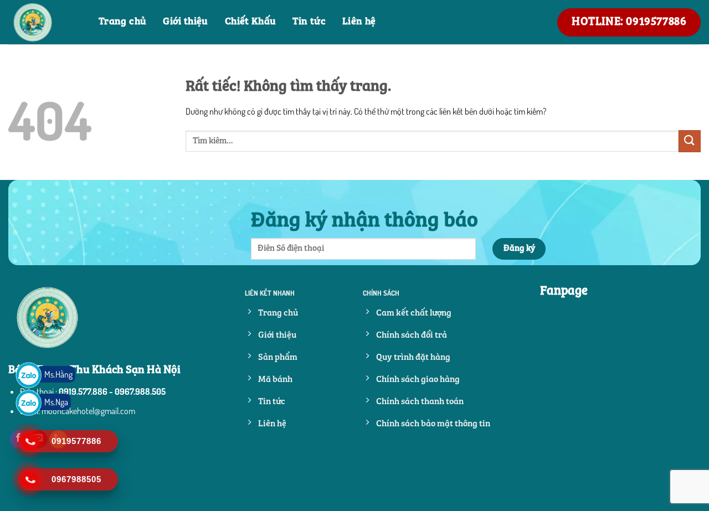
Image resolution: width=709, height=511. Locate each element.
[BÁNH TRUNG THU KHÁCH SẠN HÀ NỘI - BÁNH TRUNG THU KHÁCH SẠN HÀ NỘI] (45, 22)
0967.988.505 (140, 391)
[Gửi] (690, 141)
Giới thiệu (185, 22)
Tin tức (309, 22)
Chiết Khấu (250, 22)
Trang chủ (122, 22)
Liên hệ (359, 22)
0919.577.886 (83, 391)
